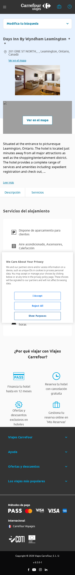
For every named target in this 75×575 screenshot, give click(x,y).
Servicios (38, 192)
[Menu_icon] (4, 7)
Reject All (37, 306)
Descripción (12, 192)
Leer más (8, 182)
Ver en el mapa (17, 60)
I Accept (37, 296)
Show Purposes (37, 315)
